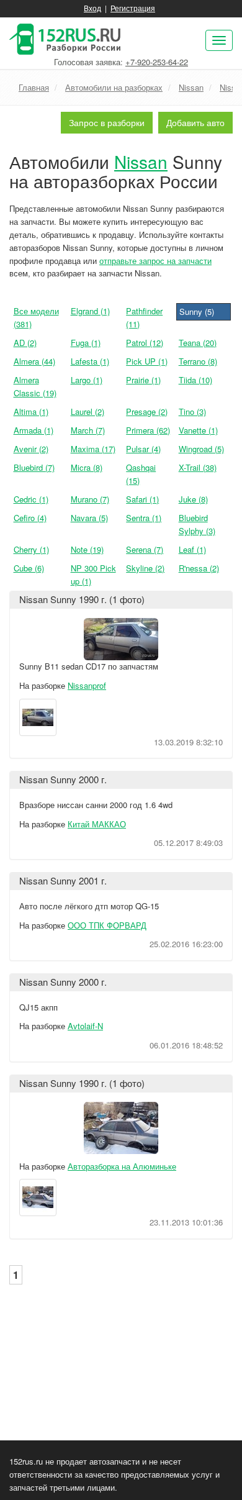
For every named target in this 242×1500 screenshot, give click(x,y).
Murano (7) (90, 499)
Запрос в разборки (107, 122)
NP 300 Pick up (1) (93, 574)
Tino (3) (192, 411)
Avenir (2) (31, 449)
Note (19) (87, 549)
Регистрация (132, 7)
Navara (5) (89, 518)
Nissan (191, 87)
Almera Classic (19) (35, 386)
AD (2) (25, 342)
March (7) (88, 430)
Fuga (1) (86, 342)
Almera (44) (34, 361)
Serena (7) (144, 549)
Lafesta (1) (90, 361)
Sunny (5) (196, 311)
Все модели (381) (36, 317)
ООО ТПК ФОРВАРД (107, 925)
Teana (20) (198, 342)
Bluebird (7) (34, 467)
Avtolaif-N (85, 1026)
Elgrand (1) (90, 311)
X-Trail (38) (198, 467)
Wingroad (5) (201, 449)
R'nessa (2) (199, 568)
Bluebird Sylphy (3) (197, 524)
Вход (92, 7)
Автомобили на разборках (114, 87)
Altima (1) (31, 411)
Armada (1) (33, 430)
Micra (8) (86, 467)
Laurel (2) (87, 411)
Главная (34, 87)
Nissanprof (87, 685)
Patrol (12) (144, 342)
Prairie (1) (143, 380)
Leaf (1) (192, 549)
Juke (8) (193, 499)
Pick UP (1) (147, 361)
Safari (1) (142, 499)
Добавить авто (195, 122)
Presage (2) (147, 411)
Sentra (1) (143, 518)
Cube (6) (29, 568)
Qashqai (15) (141, 473)
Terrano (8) (198, 361)
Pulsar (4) (143, 449)
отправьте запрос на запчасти (155, 260)
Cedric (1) (31, 499)
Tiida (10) (195, 380)
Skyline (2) (145, 568)
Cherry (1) (31, 549)
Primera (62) (148, 430)
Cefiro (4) (30, 518)
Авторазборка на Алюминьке (122, 1166)
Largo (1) (86, 380)
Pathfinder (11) (144, 317)
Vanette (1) (198, 430)
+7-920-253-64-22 (156, 62)
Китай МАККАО (97, 824)
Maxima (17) (93, 449)
